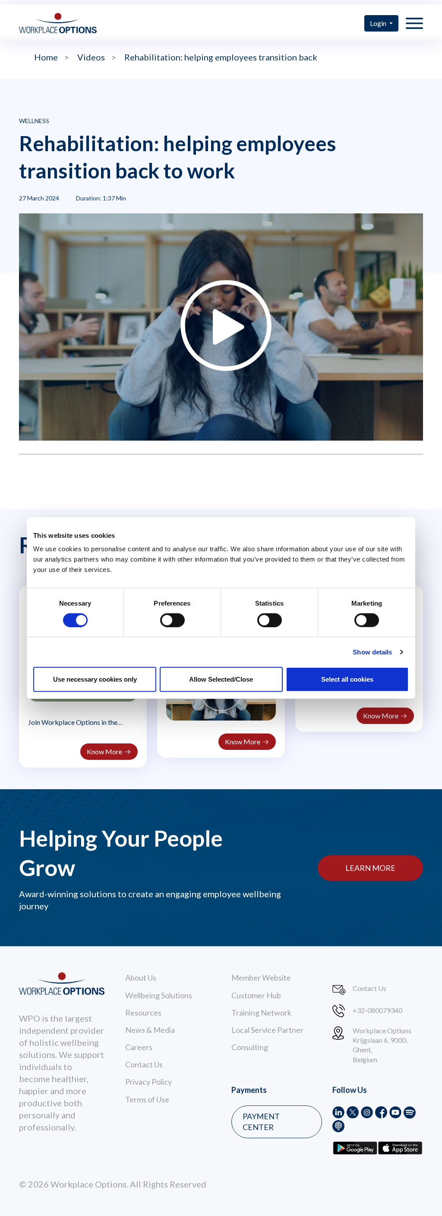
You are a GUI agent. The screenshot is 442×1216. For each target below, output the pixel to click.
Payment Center (261, 1121)
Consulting (249, 1047)
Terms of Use (147, 1099)
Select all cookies (347, 679)
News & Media (150, 1030)
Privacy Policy (148, 1081)
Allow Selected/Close (221, 679)
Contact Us (144, 1064)
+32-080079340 (377, 1010)
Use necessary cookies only (95, 679)
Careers (138, 1047)
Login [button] (379, 23)
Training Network (261, 1012)
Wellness (34, 120)
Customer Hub (256, 995)
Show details (372, 651)
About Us (140, 977)
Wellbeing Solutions (158, 995)
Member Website (261, 977)
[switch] (172, 620)
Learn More (370, 868)
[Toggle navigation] (414, 23)
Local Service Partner (267, 1030)
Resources (143, 1012)
